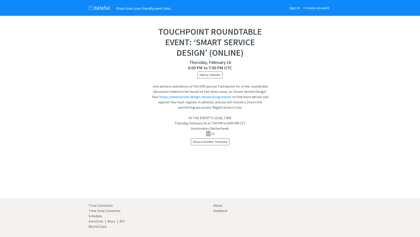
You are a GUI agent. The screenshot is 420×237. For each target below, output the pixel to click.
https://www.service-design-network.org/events (195, 97)
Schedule (95, 216)
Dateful (101, 7)
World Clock (98, 226)
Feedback (220, 210)
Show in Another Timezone (210, 142)
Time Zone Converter (105, 210)
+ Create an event (316, 8)
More (111, 221)
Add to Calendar (210, 75)
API (122, 221)
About (217, 205)
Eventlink (96, 221)
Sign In (294, 8)
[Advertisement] (210, 177)
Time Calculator (101, 205)
